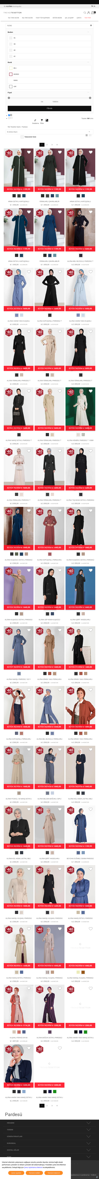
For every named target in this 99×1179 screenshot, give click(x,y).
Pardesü (25, 127)
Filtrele (49, 108)
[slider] (9, 98)
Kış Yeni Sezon (27, 18)
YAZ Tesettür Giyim (14, 127)
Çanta (79, 18)
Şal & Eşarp (69, 18)
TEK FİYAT (87, 18)
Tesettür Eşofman (43, 18)
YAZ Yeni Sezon (13, 18)
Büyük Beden (57, 18)
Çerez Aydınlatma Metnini (33, 1167)
